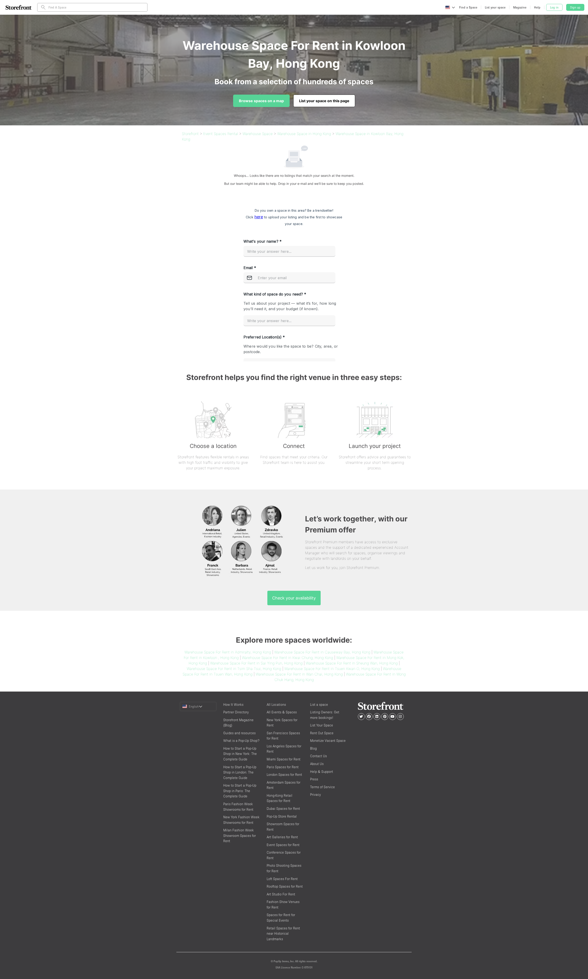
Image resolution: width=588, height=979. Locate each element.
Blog (313, 748)
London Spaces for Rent (284, 774)
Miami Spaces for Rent (283, 759)
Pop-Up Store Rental (282, 816)
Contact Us (318, 756)
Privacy (315, 794)
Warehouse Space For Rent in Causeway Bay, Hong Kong (322, 652)
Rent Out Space (322, 733)
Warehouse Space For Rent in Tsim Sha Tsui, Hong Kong (234, 668)
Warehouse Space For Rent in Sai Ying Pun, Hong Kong (256, 663)
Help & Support (321, 772)
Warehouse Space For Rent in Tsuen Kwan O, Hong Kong (332, 668)
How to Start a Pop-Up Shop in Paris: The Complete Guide (239, 790)
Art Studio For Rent (281, 894)
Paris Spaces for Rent (283, 767)
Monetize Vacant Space (328, 741)
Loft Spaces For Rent (282, 879)
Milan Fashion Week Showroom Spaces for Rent (239, 835)
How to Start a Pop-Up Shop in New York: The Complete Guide (240, 753)
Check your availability (294, 598)
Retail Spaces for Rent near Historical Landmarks (283, 933)
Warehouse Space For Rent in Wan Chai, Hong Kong (299, 674)
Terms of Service (322, 787)
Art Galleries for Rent (282, 837)
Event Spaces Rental (220, 133)
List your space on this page (324, 100)
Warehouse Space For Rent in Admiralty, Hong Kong (227, 652)
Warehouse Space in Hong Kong (304, 133)
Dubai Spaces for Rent (283, 808)
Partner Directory (236, 712)
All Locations (276, 704)
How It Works (233, 704)
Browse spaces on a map (261, 100)
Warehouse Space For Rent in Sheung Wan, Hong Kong (352, 663)
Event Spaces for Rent (283, 845)
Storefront (190, 133)
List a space (319, 704)
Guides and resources (239, 733)
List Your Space (321, 725)
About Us (317, 764)
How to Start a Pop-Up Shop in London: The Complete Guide (239, 772)
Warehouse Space (258, 133)
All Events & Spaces (282, 712)
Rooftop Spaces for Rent (285, 886)
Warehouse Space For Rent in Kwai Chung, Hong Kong (287, 657)
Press (314, 779)
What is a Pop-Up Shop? (241, 741)
